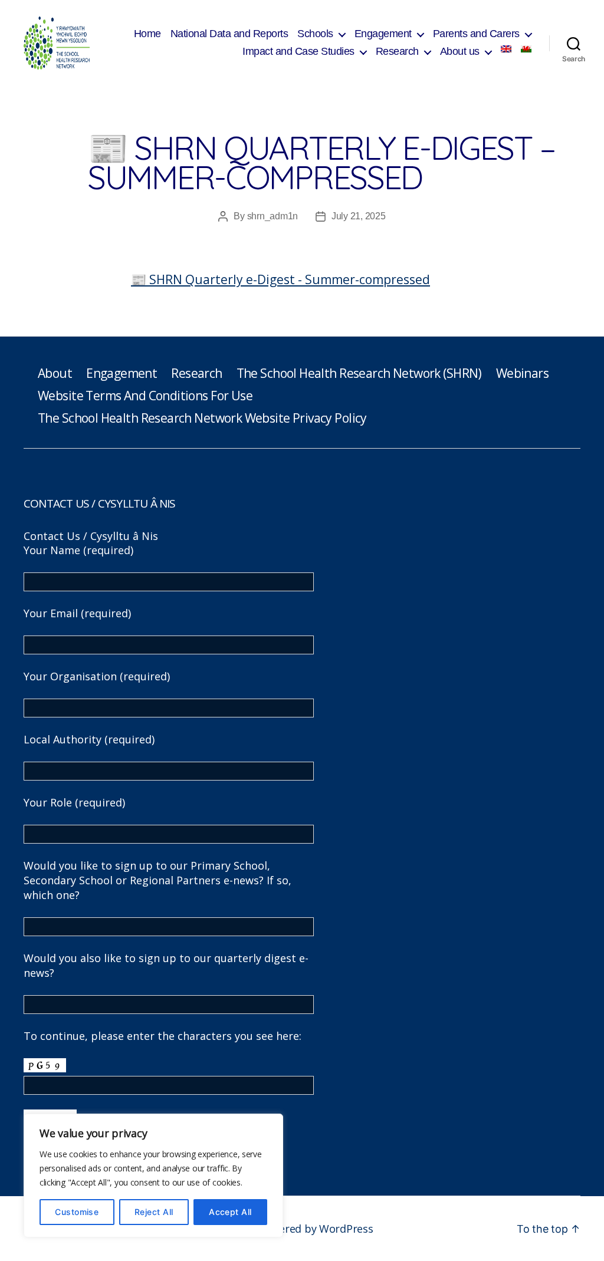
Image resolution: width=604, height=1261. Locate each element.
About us (460, 51)
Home (147, 33)
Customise (77, 1212)
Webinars (522, 373)
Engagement (383, 33)
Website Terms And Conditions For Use (145, 395)
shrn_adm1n (272, 216)
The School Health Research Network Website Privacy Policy (202, 418)
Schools (315, 33)
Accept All (230, 1212)
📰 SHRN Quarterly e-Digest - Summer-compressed (280, 279)
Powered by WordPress (315, 1229)
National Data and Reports (229, 33)
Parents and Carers (476, 33)
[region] (153, 1175)
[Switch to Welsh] (526, 48)
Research (397, 51)
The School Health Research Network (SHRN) (359, 373)
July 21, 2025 (358, 216)
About (55, 373)
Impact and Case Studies (298, 51)
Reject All (153, 1212)
